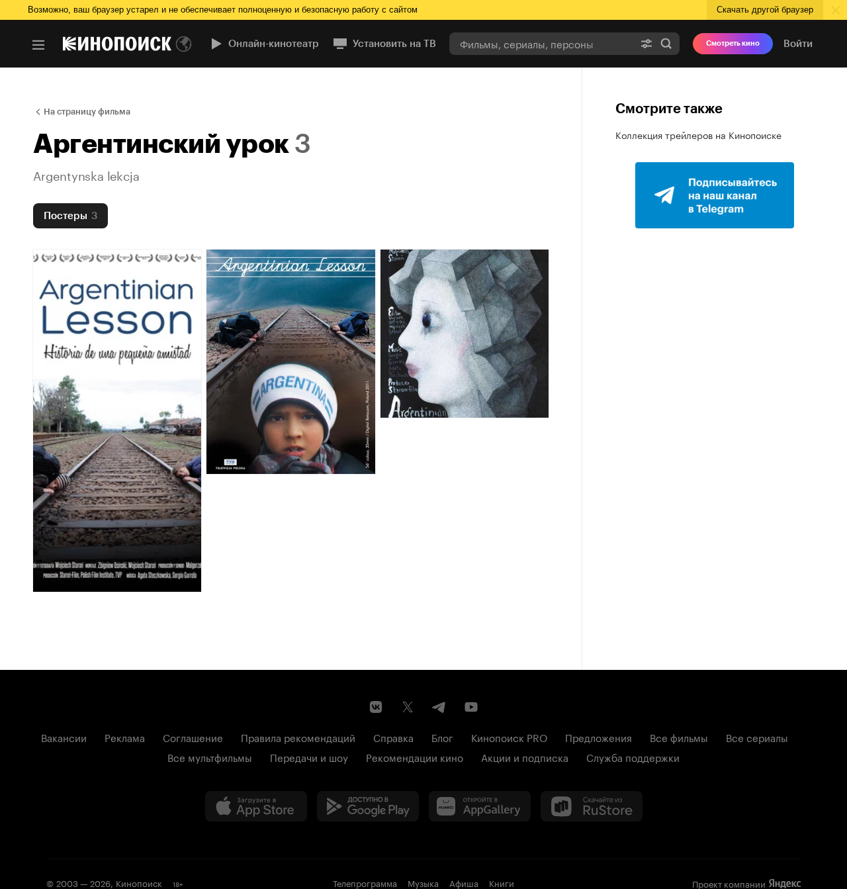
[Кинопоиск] (117, 44)
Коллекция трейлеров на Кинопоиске (698, 134)
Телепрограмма (365, 882)
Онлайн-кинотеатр (273, 44)
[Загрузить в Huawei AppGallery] (480, 806)
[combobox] (541, 43)
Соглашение (193, 737)
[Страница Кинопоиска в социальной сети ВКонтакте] (376, 707)
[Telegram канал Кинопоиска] (439, 707)
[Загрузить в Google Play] (368, 806)
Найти (666, 43)
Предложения (598, 737)
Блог (442, 737)
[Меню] (38, 45)
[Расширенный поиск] (646, 43)
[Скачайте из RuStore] (592, 806)
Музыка (423, 882)
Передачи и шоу (309, 757)
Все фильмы (679, 737)
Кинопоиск (139, 882)
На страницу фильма (87, 112)
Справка (393, 737)
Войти (798, 44)
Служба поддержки (633, 757)
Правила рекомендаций (298, 737)
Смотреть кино (733, 43)
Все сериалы (757, 737)
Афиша (463, 882)
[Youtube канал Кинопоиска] (471, 707)
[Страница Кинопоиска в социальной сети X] (408, 707)
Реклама (125, 737)
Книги (501, 882)
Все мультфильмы (209, 757)
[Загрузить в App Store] (256, 806)
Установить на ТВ (394, 44)
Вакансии (64, 737)
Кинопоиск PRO (509, 737)
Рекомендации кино (414, 757)
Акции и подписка (524, 757)
